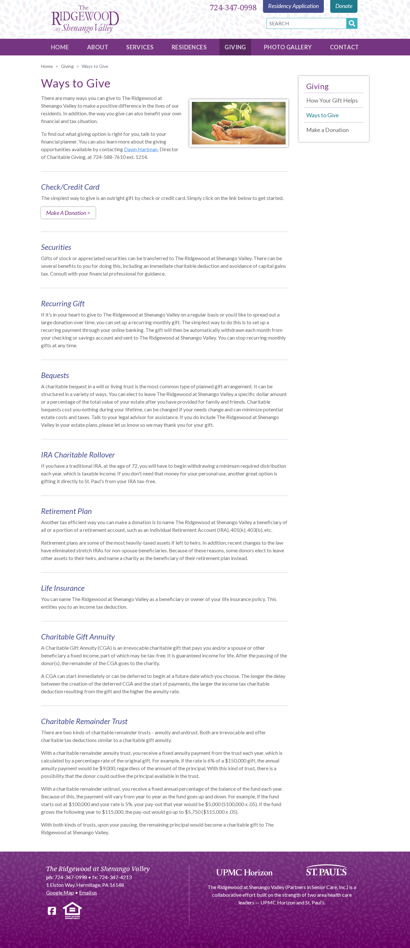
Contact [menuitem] (344, 47)
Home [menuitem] (60, 47)
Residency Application (293, 5)
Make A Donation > (68, 212)
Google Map (60, 892)
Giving (67, 66)
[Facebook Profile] (52, 911)
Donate (343, 5)
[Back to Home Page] (85, 19)
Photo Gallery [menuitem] (288, 47)
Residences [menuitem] (189, 47)
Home (47, 66)
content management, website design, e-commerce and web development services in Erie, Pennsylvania (205, 944)
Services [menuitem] (140, 47)
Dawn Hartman (141, 149)
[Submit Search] (352, 23)
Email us (88, 892)
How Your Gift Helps (332, 100)
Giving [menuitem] (235, 47)
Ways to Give (322, 115)
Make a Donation (327, 129)
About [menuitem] (97, 47)
